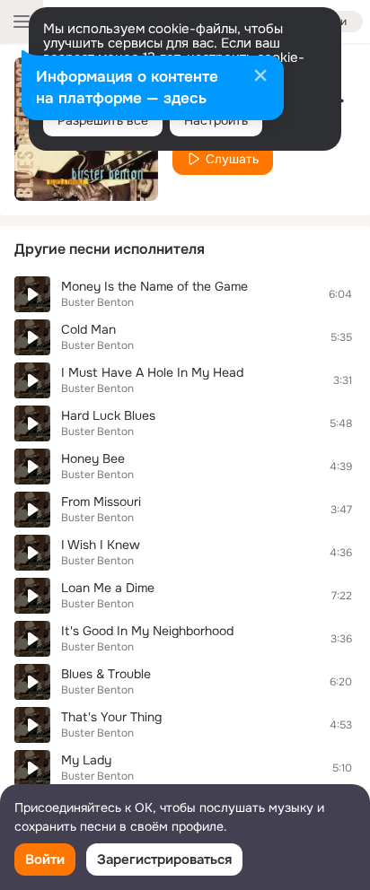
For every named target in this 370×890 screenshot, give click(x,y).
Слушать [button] (232, 159)
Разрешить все (102, 120)
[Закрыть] (260, 77)
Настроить (216, 120)
